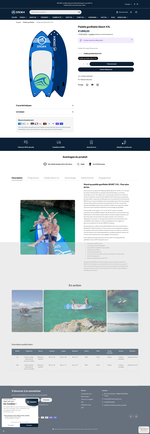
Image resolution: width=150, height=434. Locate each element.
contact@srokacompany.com (113, 399)
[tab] (17, 178)
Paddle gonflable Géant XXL (88, 58)
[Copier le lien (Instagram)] (97, 85)
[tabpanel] (75, 227)
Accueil (18, 22)
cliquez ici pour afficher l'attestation (89, 429)
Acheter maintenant (106, 69)
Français (127, 4)
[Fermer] (132, 39)
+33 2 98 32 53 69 (109, 402)
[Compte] (131, 12)
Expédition (91, 34)
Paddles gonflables (28, 22)
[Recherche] (79, 12)
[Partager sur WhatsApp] (87, 85)
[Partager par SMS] (92, 85)
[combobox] (55, 12)
